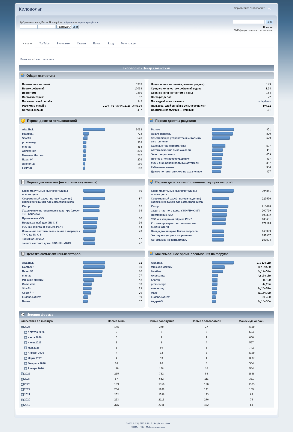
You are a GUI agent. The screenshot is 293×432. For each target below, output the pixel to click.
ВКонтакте (63, 43)
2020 (27, 399)
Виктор (26, 301)
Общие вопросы (161, 133)
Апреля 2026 (36, 352)
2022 (27, 389)
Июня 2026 (34, 342)
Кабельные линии (162, 167)
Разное (155, 129)
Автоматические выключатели (171, 150)
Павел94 (27, 159)
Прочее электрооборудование (170, 158)
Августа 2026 (36, 332)
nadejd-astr (264, 101)
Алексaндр (29, 151)
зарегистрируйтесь (88, 22)
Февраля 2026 (37, 363)
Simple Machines (161, 423)
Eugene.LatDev (31, 297)
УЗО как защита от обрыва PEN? (42, 226)
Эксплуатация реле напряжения (171, 235)
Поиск (96, 43)
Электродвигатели (163, 154)
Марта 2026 (35, 358)
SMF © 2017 (146, 423)
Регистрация (128, 43)
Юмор (26, 206)
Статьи (81, 43)
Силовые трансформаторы (168, 145)
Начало (27, 43)
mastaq (26, 146)
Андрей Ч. (157, 301)
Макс (154, 292)
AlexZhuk (28, 129)
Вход (111, 43)
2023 (27, 384)
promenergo (29, 142)
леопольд (28, 163)
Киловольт (30, 9)
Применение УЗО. (33, 218)
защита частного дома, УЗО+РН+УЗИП (46, 243)
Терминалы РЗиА (33, 238)
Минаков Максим (33, 155)
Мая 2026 (33, 347)
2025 (27, 373)
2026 (27, 326)
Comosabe (28, 284)
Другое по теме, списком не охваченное (176, 171)
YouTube (44, 43)
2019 (27, 404)
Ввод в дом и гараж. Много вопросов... (175, 231)
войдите (68, 22)
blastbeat (27, 133)
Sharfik (26, 138)
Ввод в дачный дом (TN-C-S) (40, 222)
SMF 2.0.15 (132, 423)
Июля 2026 (35, 337)
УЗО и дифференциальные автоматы (175, 163)
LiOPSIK (27, 168)
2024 (27, 378)
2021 (27, 394)
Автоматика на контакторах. (169, 239)
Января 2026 (36, 368)
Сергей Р (27, 292)
